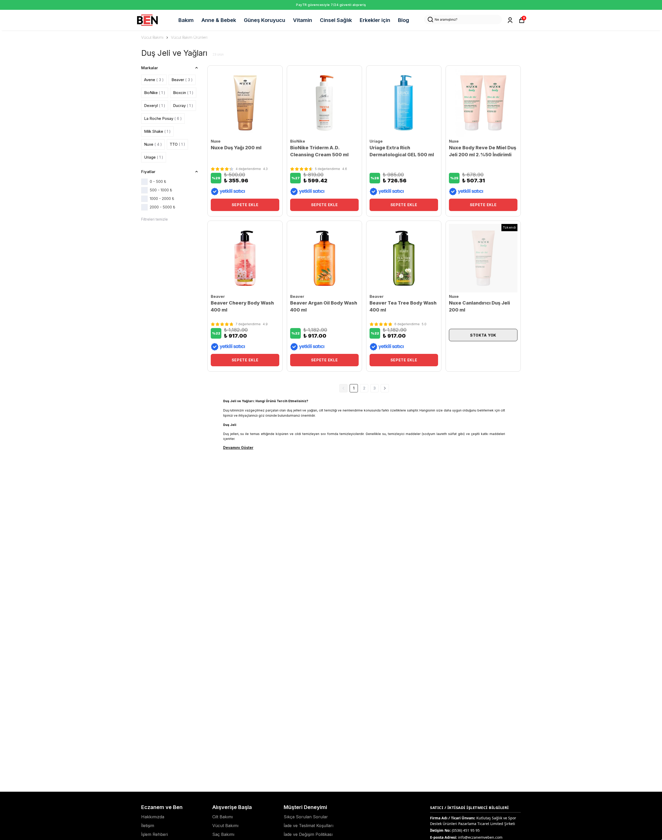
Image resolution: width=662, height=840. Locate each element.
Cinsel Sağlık (336, 20)
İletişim (147, 825)
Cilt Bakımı (222, 816)
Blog (403, 20)
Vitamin (302, 20)
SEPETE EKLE (245, 205)
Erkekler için (375, 20)
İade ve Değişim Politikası (308, 834)
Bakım (186, 20)
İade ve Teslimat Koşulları (308, 825)
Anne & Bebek (218, 20)
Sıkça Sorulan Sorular (306, 816)
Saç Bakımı (223, 834)
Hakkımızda (152, 816)
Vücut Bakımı (152, 37)
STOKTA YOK (483, 335)
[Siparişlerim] (510, 20)
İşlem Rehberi (154, 834)
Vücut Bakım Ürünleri (189, 37)
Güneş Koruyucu (264, 20)
